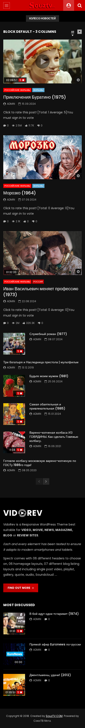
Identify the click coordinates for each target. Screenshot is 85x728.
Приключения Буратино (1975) (34, 97)
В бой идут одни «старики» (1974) (54, 614)
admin (11, 104)
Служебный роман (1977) (48, 334)
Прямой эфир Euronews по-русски (55, 644)
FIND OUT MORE (20, 588)
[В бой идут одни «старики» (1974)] (14, 623)
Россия (38, 281)
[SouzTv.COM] (42, 5)
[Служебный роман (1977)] (14, 344)
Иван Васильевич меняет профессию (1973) (40, 292)
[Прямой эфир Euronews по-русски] (14, 654)
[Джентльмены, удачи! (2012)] (14, 685)
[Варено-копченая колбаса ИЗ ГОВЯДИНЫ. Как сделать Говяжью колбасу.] (14, 442)
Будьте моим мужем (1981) (48, 376)
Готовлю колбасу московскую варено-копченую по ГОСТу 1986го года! (39, 463)
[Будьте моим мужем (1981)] (14, 386)
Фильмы (38, 90)
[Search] (79, 5)
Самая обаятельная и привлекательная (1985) (47, 406)
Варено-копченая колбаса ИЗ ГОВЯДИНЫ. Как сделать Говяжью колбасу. (53, 436)
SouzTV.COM (54, 716)
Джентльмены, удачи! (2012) (50, 675)
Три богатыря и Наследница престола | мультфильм (40, 362)
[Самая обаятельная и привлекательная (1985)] (14, 414)
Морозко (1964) (19, 193)
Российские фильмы (17, 90)
